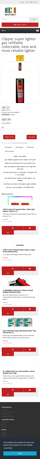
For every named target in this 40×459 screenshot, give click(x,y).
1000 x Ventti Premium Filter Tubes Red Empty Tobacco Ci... (19, 210)
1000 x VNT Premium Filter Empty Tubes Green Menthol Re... (19, 251)
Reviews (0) (30, 147)
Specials (4, 437)
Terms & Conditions (8, 416)
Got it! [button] (20, 453)
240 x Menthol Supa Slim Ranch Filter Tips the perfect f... (19, 332)
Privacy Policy (6, 414)
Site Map (4, 427)
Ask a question (9, 151)
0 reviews (15, 143)
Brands (4, 432)
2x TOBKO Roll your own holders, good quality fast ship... (18, 372)
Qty (3, 127)
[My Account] (23, 2)
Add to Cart (9, 137)
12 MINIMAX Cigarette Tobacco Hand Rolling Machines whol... (18, 291)
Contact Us (5, 422)
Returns (4, 424)
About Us (4, 410)
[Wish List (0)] (31, 2)
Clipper (8, 110)
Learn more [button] (8, 448)
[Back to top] (33, 452)
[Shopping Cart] (33, 2)
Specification (19, 147)
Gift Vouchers (6, 434)
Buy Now (31, 137)
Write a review (23, 143)
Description (8, 147)
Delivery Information (8, 412)
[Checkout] (36, 2)
